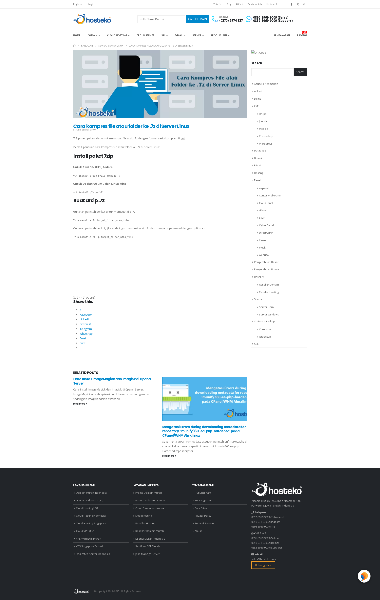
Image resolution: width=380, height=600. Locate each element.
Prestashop (266, 136)
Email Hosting (143, 515)
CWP (262, 218)
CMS (256, 106)
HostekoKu (272, 4)
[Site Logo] (92, 19)
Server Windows (269, 314)
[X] (297, 4)
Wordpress (266, 143)
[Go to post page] (204, 399)
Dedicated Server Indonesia (93, 554)
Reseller (259, 277)
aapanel (264, 188)
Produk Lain (219, 35)
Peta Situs (201, 508)
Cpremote (265, 329)
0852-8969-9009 (260, 517)
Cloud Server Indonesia (149, 508)
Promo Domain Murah (148, 492)
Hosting (258, 173)
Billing (257, 98)
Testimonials (255, 4)
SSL (163, 35)
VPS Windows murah (88, 538)
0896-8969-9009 (260, 526)
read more (79, 403)
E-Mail (179, 35)
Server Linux (89, 129)
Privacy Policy (203, 515)
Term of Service (204, 523)
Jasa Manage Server (147, 554)
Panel (257, 180)
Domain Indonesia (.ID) (89, 500)
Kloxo (262, 240)
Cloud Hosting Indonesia (91, 515)
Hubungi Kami (203, 492)
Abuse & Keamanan (266, 84)
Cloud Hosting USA (87, 508)
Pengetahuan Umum (266, 269)
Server (196, 35)
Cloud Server (145, 35)
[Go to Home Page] (74, 45)
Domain (92, 35)
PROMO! (302, 34)
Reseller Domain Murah (149, 531)
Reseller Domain (269, 284)
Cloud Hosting (117, 35)
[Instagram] (304, 4)
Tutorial (217, 4)
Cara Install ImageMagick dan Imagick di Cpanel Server (112, 381)
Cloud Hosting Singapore (91, 523)
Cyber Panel (266, 225)
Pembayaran (282, 35)
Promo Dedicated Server (150, 500)
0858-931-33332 (260, 522)
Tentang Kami (203, 500)
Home (77, 35)
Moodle (263, 128)
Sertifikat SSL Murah (147, 546)
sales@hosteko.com (263, 559)
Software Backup (264, 321)
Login (91, 4)
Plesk (262, 247)
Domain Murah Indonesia (91, 492)
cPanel (263, 210)
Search (256, 63)
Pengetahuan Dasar (266, 262)
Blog (229, 4)
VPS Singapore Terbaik (90, 546)
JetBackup (265, 336)
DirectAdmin (266, 232)
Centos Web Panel (270, 195)
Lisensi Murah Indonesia (150, 538)
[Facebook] (291, 4)
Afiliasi (239, 4)
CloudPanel (266, 203)
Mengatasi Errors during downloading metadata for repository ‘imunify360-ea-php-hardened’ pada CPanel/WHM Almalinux (204, 431)
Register (77, 4)
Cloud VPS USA (85, 531)
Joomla (263, 121)
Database (260, 150)
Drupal (263, 114)
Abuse (198, 531)
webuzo (264, 255)
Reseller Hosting (269, 292)
